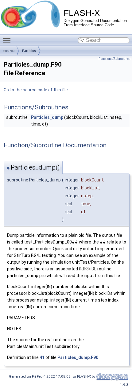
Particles (29, 51)
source (8, 51)
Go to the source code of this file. (36, 89)
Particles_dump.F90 (77, 357)
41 (42, 357)
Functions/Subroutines (114, 59)
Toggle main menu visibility (8, 40)
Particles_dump (47, 117)
